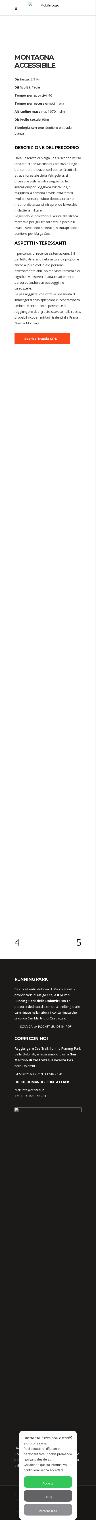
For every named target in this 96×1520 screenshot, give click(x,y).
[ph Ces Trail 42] (48, 454)
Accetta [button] (48, 1483)
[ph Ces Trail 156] (48, 523)
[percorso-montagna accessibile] (48, 384)
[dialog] (48, 1475)
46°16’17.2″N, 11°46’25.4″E (43, 1074)
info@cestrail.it (33, 1090)
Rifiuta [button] (48, 1497)
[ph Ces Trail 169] (48, 726)
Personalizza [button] (48, 1511)
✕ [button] (70, 1437)
